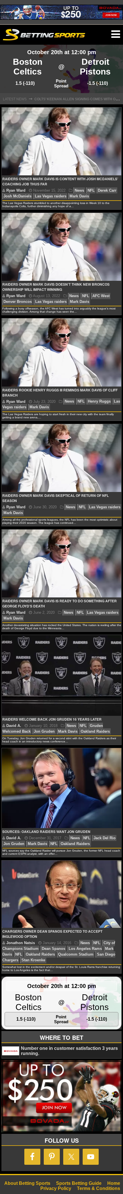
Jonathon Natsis (20, 943)
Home (113, 1183)
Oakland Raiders (95, 731)
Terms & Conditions (98, 1188)
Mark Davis (79, 196)
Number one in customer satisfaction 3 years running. (69, 1051)
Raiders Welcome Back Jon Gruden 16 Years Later (52, 719)
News (79, 190)
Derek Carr (107, 190)
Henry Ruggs (99, 401)
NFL (91, 190)
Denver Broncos (17, 301)
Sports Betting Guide (79, 1183)
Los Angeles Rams (85, 948)
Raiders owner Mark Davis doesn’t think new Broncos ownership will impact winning (56, 287)
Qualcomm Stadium (76, 954)
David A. (13, 726)
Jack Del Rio (105, 838)
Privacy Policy (55, 1188)
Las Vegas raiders (50, 196)
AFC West (101, 296)
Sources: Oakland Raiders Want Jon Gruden (46, 831)
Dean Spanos (53, 948)
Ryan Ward (15, 190)
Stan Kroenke (33, 960)
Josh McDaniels (17, 196)
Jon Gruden (44, 731)
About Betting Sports (27, 1183)
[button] (115, 34)
